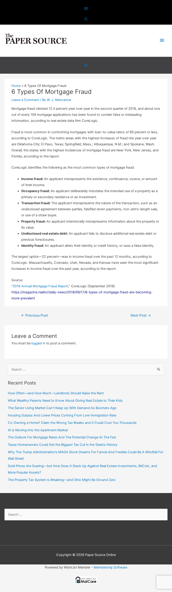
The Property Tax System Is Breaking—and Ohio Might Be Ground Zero (62, 480)
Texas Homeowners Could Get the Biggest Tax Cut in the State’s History (62, 445)
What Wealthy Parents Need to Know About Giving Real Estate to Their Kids (65, 401)
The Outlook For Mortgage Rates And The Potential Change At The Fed (62, 437)
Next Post (141, 315)
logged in (38, 343)
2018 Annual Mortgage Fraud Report (40, 286)
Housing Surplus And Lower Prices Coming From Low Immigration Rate (62, 415)
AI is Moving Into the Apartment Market (38, 430)
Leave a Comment (25, 100)
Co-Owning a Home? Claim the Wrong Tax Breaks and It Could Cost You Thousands (72, 423)
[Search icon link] (86, 19)
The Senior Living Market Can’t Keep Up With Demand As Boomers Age (62, 408)
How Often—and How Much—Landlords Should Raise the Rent (56, 393)
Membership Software (110, 567)
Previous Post (34, 315)
